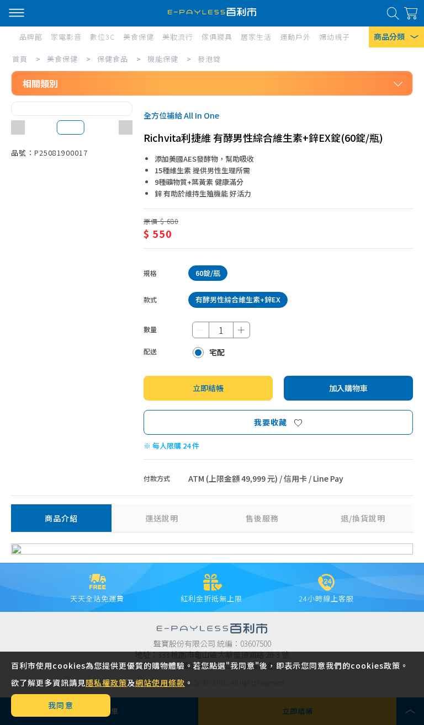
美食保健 (62, 59)
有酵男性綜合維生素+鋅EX (237, 299)
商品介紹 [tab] (61, 518)
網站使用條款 (160, 682)
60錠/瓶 (207, 273)
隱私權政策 (106, 682)
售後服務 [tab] (262, 518)
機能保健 (162, 59)
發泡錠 (209, 59)
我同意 (61, 705)
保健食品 (112, 59)
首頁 (20, 59)
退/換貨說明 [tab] (363, 518)
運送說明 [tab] (161, 518)
